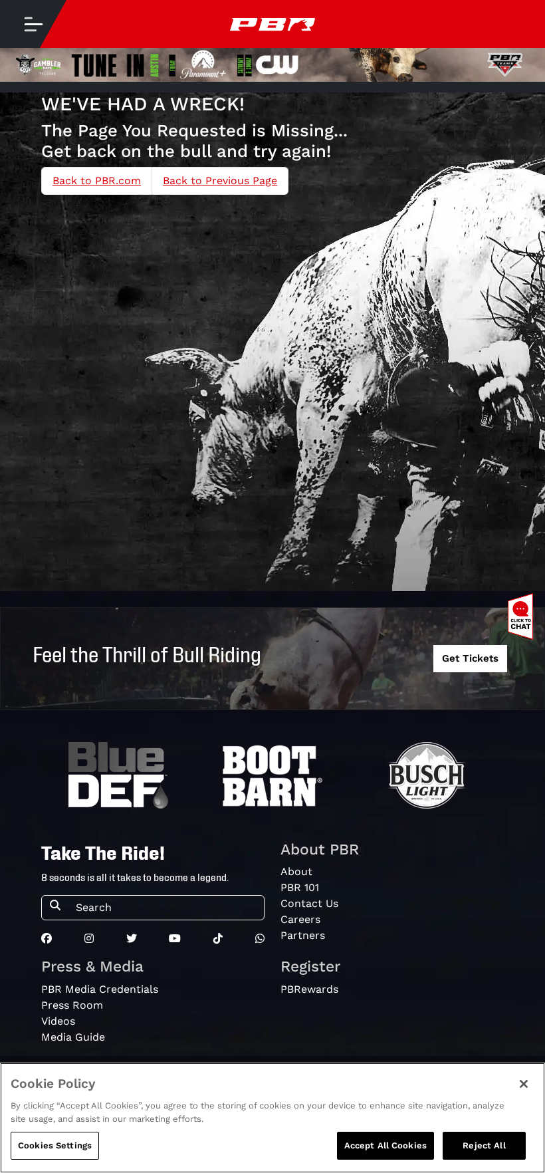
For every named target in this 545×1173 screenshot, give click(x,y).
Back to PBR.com (97, 180)
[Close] (523, 1084)
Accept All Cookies (385, 1145)
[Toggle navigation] (33, 24)
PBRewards (309, 989)
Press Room (72, 1005)
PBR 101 (299, 887)
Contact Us (309, 903)
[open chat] (523, 616)
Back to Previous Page (220, 180)
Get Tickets (470, 658)
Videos (58, 1021)
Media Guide (73, 1037)
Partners (302, 935)
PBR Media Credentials (99, 989)
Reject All (484, 1145)
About (296, 871)
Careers (300, 919)
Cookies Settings (55, 1145)
